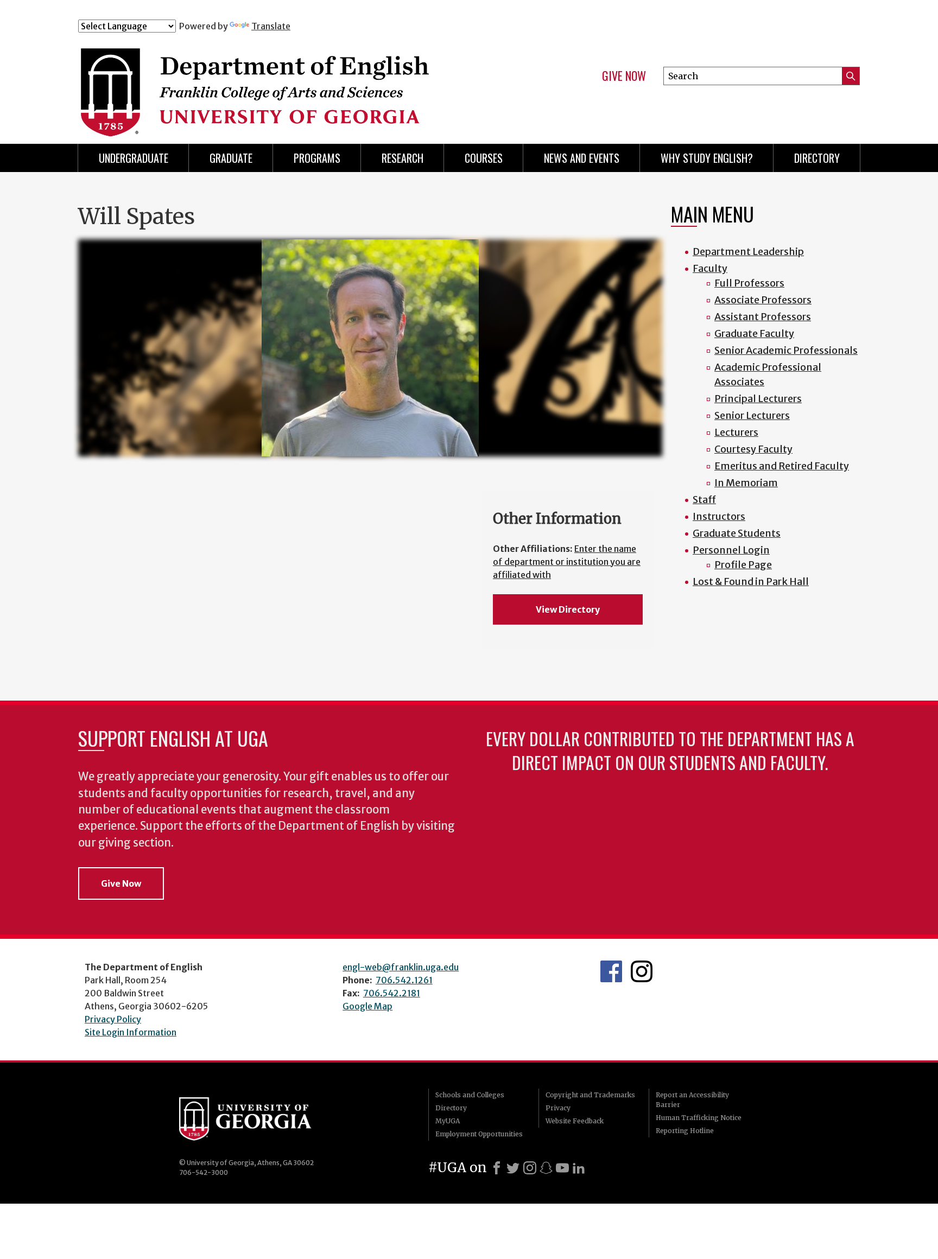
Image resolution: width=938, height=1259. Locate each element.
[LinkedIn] (578, 1167)
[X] (512, 1167)
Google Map (367, 1006)
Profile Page (743, 564)
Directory (817, 158)
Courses (484, 158)
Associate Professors (763, 300)
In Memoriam (746, 482)
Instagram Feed (641, 971)
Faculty (710, 268)
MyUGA (447, 1121)
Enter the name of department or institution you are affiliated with (567, 561)
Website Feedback (575, 1121)
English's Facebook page (611, 971)
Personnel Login (731, 550)
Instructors (719, 516)
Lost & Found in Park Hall (751, 581)
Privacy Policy (113, 1019)
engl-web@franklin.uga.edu (401, 967)
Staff (704, 499)
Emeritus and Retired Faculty (781, 466)
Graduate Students (737, 533)
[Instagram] (529, 1167)
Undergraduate (133, 158)
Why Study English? (707, 158)
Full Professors (749, 283)
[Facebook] (496, 1167)
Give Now (624, 76)
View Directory (568, 609)
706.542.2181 (391, 993)
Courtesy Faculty (753, 449)
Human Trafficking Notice (698, 1118)
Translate (270, 26)
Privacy (558, 1108)
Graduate (231, 158)
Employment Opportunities (479, 1134)
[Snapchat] (546, 1167)
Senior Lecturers (752, 415)
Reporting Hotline (685, 1131)
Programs (317, 158)
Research (402, 158)
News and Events (581, 158)
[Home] (294, 80)
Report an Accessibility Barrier (692, 1100)
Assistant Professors (762, 316)
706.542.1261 (404, 980)
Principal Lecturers (758, 398)
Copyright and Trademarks (590, 1095)
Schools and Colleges (469, 1095)
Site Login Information (130, 1032)
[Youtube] (562, 1167)
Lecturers (736, 432)
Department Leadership (748, 251)
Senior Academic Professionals (786, 350)
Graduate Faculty (754, 333)
